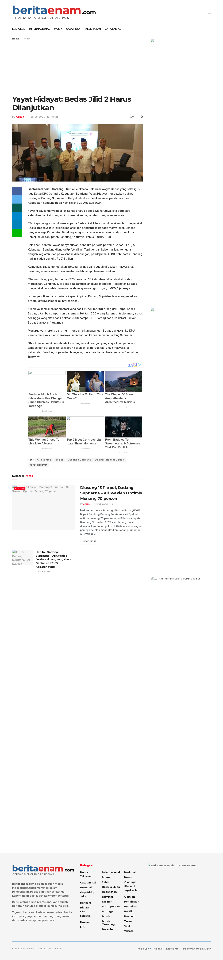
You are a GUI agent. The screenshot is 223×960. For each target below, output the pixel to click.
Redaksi (158, 948)
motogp (107, 911)
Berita (84, 872)
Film (82, 911)
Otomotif (129, 886)
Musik (106, 916)
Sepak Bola (130, 890)
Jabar (105, 882)
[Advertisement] (77, 66)
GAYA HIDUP (74, 28)
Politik (26, 38)
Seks (83, 896)
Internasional (111, 872)
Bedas (59, 459)
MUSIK (58, 28)
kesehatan (109, 891)
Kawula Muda (111, 887)
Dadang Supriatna (79, 459)
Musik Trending (108, 923)
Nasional (130, 872)
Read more (90, 541)
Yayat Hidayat (38, 464)
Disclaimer (173, 948)
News (128, 877)
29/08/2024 (37, 116)
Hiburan (85, 907)
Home (15, 38)
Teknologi (86, 876)
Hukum (85, 922)
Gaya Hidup (87, 892)
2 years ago (101, 504)
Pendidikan (131, 901)
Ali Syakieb (44, 459)
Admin (20, 116)
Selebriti (85, 916)
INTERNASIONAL (39, 28)
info (83, 927)
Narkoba (107, 929)
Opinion (129, 896)
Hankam (85, 902)
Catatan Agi (88, 882)
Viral (127, 926)
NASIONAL (18, 28)
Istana (106, 877)
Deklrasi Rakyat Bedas (109, 459)
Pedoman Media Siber (197, 948)
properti (129, 916)
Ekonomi (86, 887)
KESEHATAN (93, 28)
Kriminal (107, 896)
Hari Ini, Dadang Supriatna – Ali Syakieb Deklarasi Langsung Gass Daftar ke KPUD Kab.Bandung (53, 559)
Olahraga (130, 882)
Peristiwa (130, 906)
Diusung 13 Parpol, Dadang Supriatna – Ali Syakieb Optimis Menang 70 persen (111, 493)
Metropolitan (111, 906)
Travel (128, 921)
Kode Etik (143, 948)
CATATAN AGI (113, 28)
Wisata (128, 931)
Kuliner (107, 901)
